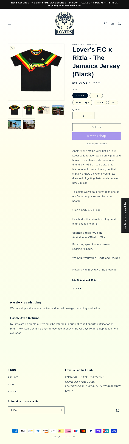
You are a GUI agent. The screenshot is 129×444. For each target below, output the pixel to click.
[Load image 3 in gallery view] (43, 110)
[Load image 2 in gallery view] (29, 110)
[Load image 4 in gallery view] (58, 110)
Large (96, 95)
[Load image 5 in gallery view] (14, 125)
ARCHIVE (13, 377)
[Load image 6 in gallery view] (29, 125)
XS (113, 102)
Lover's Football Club (68, 437)
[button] (9, 23)
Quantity (76, 109)
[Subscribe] (60, 410)
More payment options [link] (97, 143)
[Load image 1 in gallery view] (14, 110)
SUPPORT (13, 391)
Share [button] (79, 288)
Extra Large (82, 102)
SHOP (11, 384)
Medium (80, 95)
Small (100, 102)
